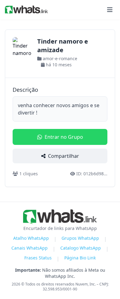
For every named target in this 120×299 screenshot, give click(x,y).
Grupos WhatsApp (80, 238)
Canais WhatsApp (29, 248)
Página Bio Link (80, 258)
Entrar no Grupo (64, 137)
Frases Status (38, 258)
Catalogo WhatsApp (80, 248)
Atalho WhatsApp (31, 238)
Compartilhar (63, 156)
